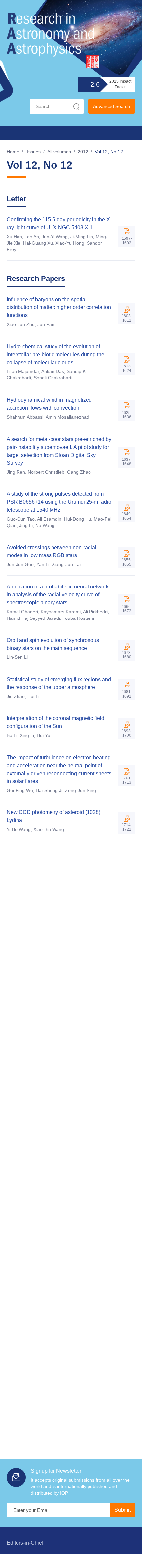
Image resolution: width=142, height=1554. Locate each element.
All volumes (59, 151)
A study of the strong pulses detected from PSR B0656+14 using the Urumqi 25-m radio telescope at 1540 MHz (59, 502)
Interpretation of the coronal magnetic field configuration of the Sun (55, 722)
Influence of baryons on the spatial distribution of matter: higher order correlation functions (59, 307)
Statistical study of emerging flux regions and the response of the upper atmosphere (59, 683)
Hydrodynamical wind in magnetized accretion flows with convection (49, 404)
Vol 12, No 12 (109, 151)
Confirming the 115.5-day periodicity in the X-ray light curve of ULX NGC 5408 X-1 (59, 223)
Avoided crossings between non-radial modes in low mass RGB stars (51, 551)
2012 (83, 151)
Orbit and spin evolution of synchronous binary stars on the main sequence (53, 644)
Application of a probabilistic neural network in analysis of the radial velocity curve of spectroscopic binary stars (58, 594)
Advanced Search (111, 106)
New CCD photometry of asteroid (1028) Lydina (53, 816)
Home (13, 151)
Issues (34, 151)
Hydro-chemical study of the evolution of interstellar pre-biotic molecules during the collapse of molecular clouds (55, 354)
